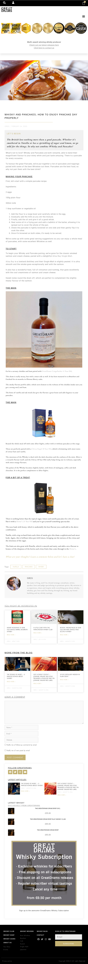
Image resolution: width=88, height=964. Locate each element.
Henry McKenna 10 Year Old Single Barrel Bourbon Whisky (17, 630)
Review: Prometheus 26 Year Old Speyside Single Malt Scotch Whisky (70, 630)
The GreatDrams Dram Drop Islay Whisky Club (48, 819)
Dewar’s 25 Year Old (24, 521)
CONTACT (40, 935)
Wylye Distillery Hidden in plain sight (70, 675)
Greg (7, 126)
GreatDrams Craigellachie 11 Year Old (57, 371)
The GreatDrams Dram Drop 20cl (47, 808)
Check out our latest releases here (44, 45)
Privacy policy (7, 961)
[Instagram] (46, 939)
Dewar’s (72, 549)
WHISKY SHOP (8, 935)
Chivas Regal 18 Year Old (41, 449)
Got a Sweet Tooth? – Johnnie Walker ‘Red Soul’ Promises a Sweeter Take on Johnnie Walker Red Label (44, 677)
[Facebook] (38, 939)
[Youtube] (49, 939)
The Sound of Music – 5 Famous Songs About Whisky (16, 676)
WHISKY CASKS (9, 939)
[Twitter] (42, 939)
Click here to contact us (44, 48)
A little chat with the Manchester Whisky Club (42, 629)
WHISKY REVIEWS (27, 931)
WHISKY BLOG (42, 931)
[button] (83, 16)
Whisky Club (8, 931)
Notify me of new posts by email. (18, 750)
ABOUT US (7, 942)
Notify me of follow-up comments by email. (22, 745)
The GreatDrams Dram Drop (48, 830)
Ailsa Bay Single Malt (62, 256)
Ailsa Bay (10, 261)
